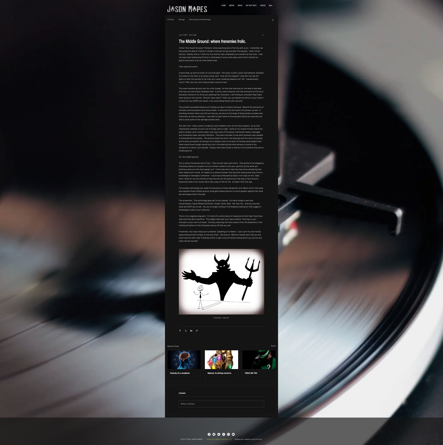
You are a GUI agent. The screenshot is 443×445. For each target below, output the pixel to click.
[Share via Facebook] (180, 330)
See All (273, 346)
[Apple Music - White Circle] (218, 434)
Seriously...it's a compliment (180, 373)
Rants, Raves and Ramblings (199, 20)
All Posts (170, 20)
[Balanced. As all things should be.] (221, 359)
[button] (273, 20)
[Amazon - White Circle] (223, 434)
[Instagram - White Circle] (228, 434)
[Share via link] (197, 330)
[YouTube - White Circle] (233, 434)
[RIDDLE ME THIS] (259, 359)
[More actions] (262, 35)
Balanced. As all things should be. (219, 373)
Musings (181, 20)
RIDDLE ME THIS (251, 373)
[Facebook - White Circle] (209, 434)
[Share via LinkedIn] (191, 330)
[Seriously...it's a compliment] (184, 359)
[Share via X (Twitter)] (185, 330)
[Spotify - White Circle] (214, 434)
